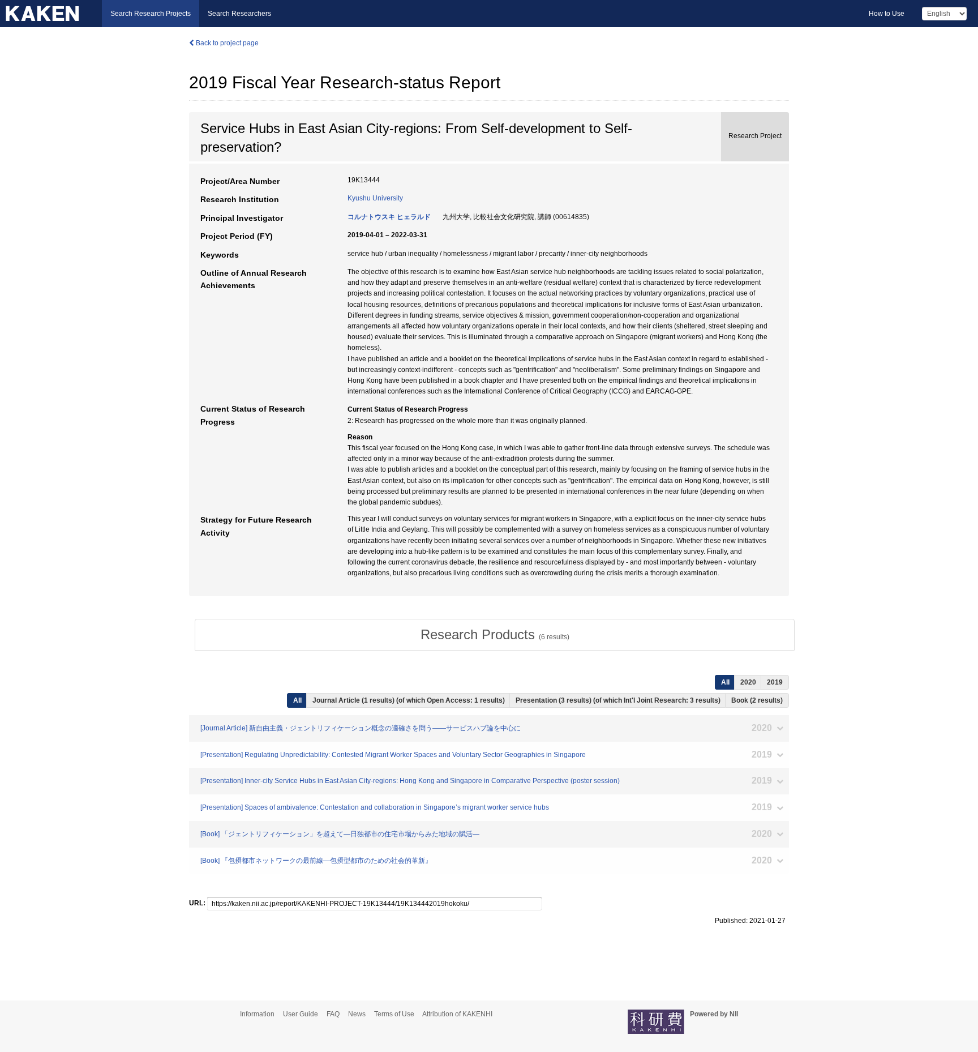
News (357, 1014)
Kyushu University (375, 198)
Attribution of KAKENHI (457, 1014)
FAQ (333, 1014)
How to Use (886, 14)
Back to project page (226, 43)
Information (257, 1014)
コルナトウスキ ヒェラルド (389, 217)
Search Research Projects (150, 14)
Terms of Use (394, 1014)
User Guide (300, 1014)
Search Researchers (239, 14)
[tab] (495, 635)
